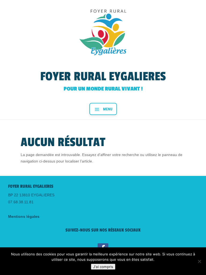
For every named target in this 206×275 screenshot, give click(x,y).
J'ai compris (103, 267)
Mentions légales (23, 216)
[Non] (199, 261)
